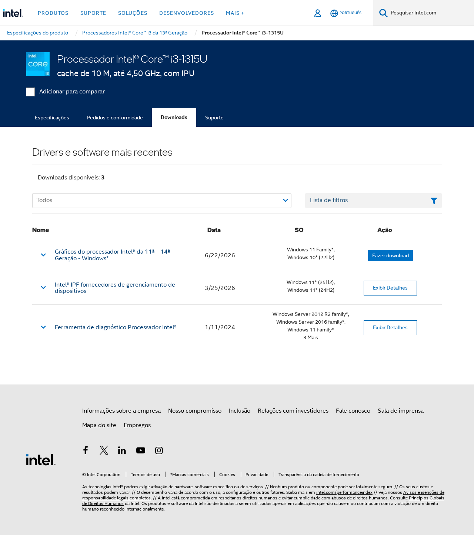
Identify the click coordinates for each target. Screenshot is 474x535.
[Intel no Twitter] (104, 451)
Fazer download (390, 255)
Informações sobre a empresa (121, 411)
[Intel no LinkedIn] (122, 451)
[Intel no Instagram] (159, 451)
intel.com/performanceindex (344, 492)
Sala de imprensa (401, 411)
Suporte (214, 117)
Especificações (52, 117)
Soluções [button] (132, 13)
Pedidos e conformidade (115, 117)
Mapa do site (99, 425)
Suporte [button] (93, 13)
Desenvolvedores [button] (186, 13)
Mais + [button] (235, 13)
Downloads (174, 117)
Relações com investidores (293, 411)
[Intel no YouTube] (140, 451)
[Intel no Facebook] (85, 451)
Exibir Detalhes (390, 287)
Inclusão (239, 411)
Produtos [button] (53, 13)
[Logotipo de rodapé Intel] (41, 459)
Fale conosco (353, 411)
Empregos (137, 425)
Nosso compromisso (194, 411)
